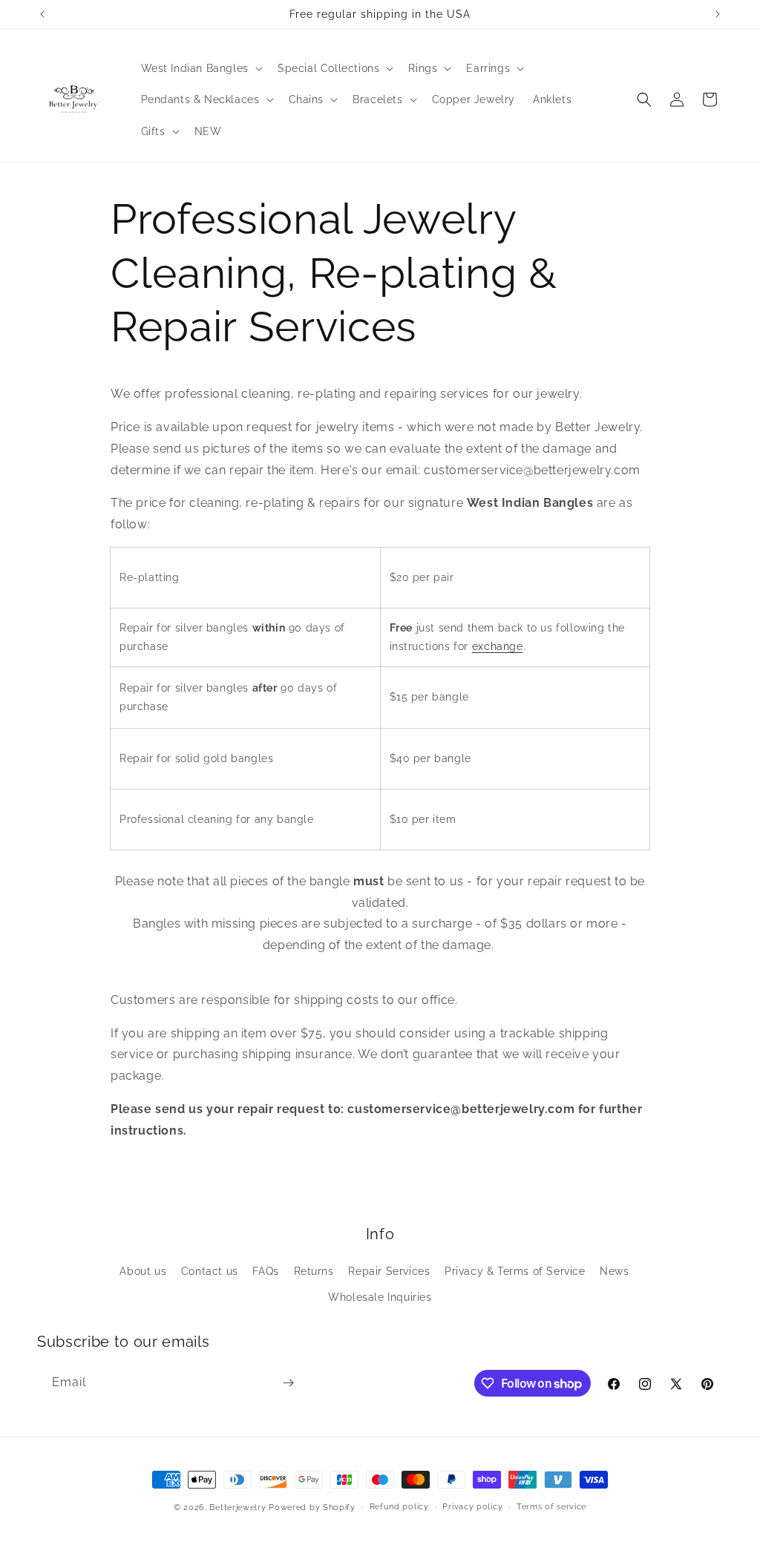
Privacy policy (472, 1507)
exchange (497, 646)
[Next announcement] (717, 14)
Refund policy (399, 1507)
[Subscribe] (288, 1383)
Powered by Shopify (312, 1507)
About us (142, 1271)
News (614, 1271)
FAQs (265, 1271)
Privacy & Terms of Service (515, 1271)
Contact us (209, 1271)
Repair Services (389, 1271)
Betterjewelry (237, 1507)
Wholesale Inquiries (379, 1297)
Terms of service (551, 1507)
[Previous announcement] (42, 14)
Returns (314, 1271)
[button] (200, 68)
